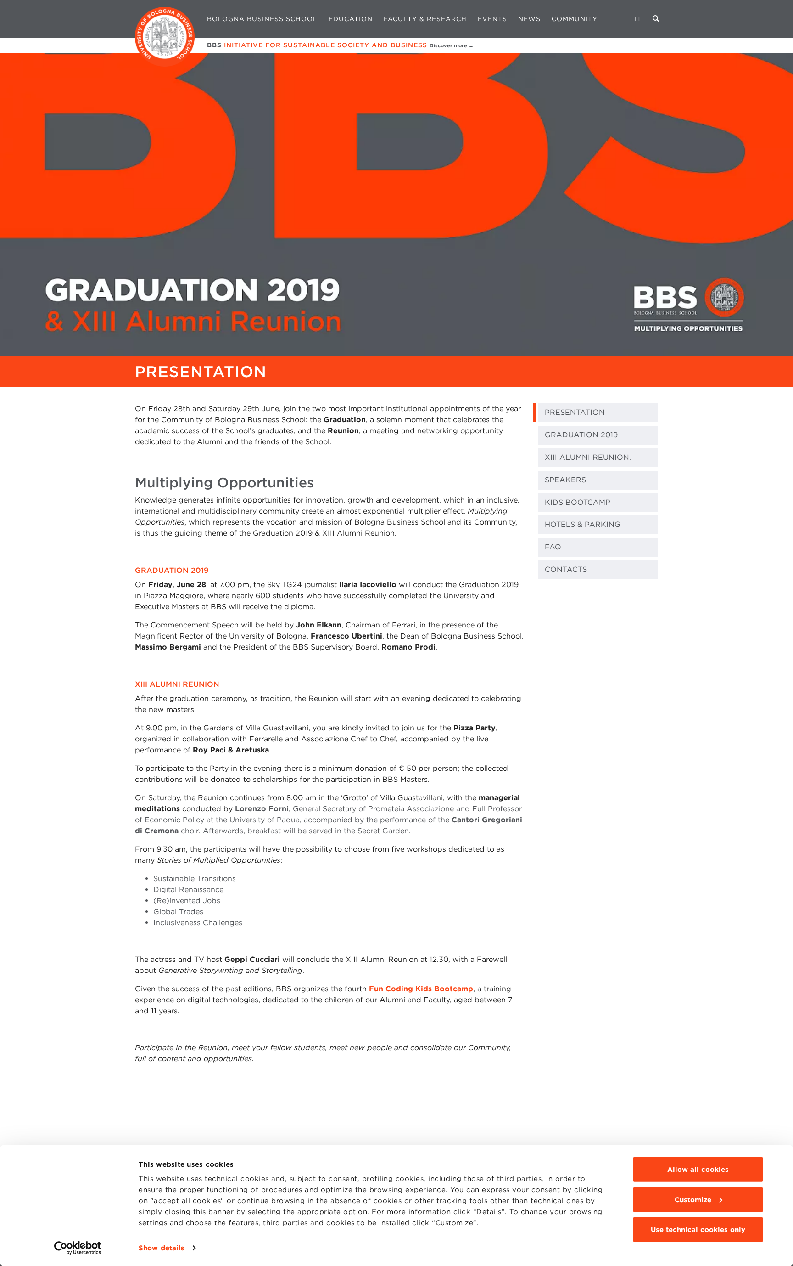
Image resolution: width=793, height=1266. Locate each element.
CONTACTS (566, 569)
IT (638, 19)
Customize (693, 1199)
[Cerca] (656, 19)
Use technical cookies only (698, 1230)
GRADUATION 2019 (581, 434)
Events (492, 19)
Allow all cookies (698, 1169)
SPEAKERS (565, 479)
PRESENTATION (575, 412)
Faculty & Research (425, 19)
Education (351, 19)
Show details (161, 1248)
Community (575, 19)
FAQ (553, 547)
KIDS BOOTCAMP (577, 502)
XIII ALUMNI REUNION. (588, 457)
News (529, 19)
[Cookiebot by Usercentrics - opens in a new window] (78, 1248)
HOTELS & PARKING (582, 524)
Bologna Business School (262, 19)
